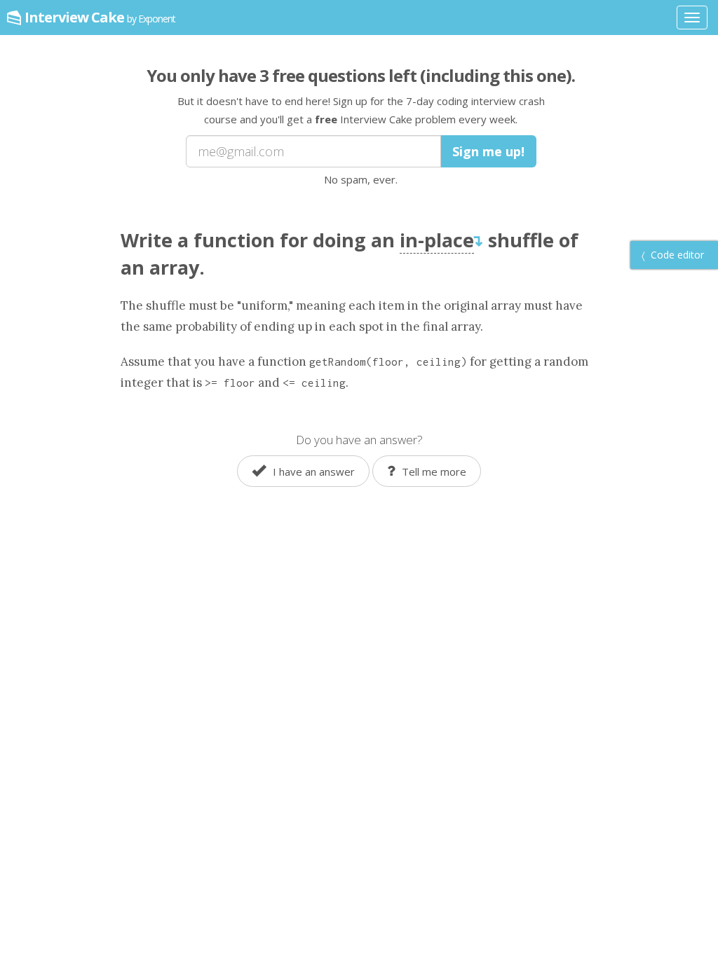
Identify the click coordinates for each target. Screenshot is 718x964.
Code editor (676, 254)
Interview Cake (100, 17)
